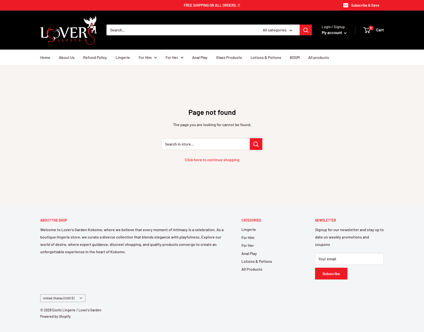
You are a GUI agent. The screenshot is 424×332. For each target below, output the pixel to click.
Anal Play (200, 57)
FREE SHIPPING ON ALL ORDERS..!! (212, 5)
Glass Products (229, 57)
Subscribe (331, 273)
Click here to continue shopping (212, 159)
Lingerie (123, 57)
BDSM (295, 57)
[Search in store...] (256, 144)
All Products (251, 269)
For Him (145, 57)
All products (318, 57)
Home (45, 57)
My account (332, 32)
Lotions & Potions (266, 57)
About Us (67, 57)
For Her (172, 57)
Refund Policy (95, 57)
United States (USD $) (58, 298)
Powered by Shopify (55, 316)
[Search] (306, 30)
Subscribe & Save (365, 5)
